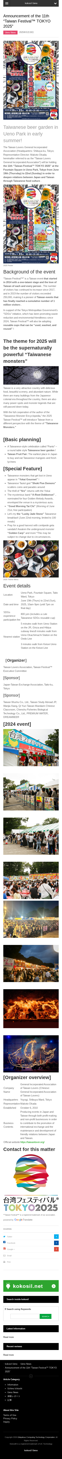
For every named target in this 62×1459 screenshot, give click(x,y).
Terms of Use (9, 1415)
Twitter (9, 1237)
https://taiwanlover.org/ (32, 1142)
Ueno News (10, 32)
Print (9, 1262)
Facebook (11, 1243)
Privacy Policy (10, 1418)
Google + (11, 1249)
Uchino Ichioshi (14, 1388)
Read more (8, 1337)
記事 (9, 1400)
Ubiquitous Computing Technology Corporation (36, 1437)
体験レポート (13, 1396)
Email (9, 1256)
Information (12, 1384)
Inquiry (6, 1422)
